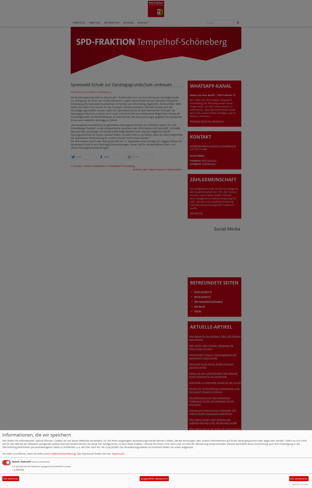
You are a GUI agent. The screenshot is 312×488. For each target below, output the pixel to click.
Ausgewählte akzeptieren (154, 478)
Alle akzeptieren (299, 478)
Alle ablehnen (10, 478)
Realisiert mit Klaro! (300, 484)
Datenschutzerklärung (64, 453)
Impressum (118, 453)
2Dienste (18, 469)
